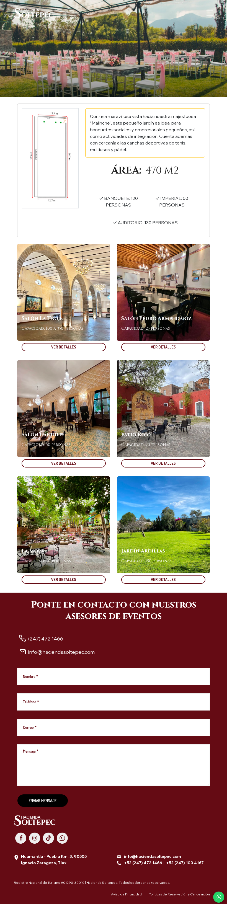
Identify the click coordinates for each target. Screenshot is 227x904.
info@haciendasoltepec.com (152, 856)
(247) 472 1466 (45, 639)
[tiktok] (48, 838)
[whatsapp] (62, 838)
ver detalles (63, 347)
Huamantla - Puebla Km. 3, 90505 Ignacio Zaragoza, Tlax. (54, 859)
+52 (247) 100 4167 (185, 862)
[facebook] (20, 838)
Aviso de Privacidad (126, 894)
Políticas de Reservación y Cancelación (179, 894)
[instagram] (34, 838)
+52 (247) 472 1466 (143, 862)
